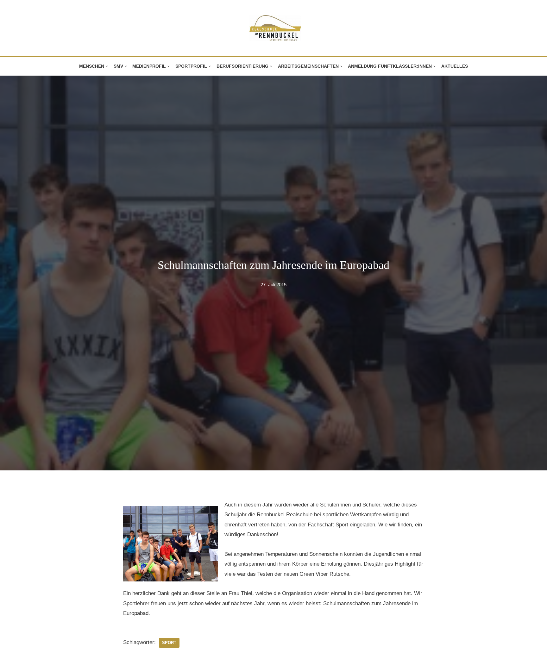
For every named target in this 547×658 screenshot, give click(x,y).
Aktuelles (454, 66)
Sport (169, 642)
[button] (107, 66)
